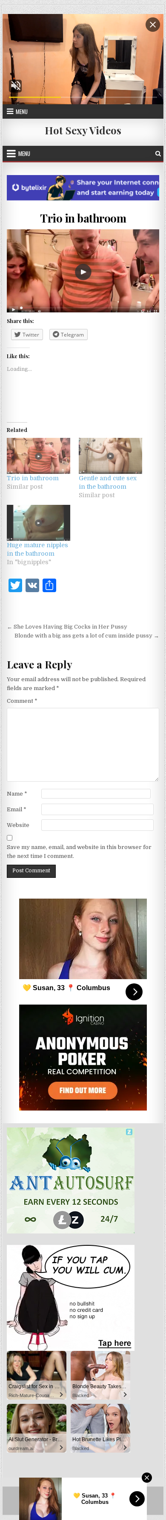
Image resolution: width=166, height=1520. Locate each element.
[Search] (158, 153)
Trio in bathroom (83, 218)
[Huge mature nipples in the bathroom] (38, 523)
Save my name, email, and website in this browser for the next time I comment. (79, 851)
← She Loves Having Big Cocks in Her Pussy (67, 627)
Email (16, 809)
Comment (22, 701)
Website (18, 825)
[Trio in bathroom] (38, 456)
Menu (22, 111)
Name (17, 794)
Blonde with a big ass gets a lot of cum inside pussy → (86, 635)
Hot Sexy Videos (83, 130)
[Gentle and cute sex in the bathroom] (110, 456)
